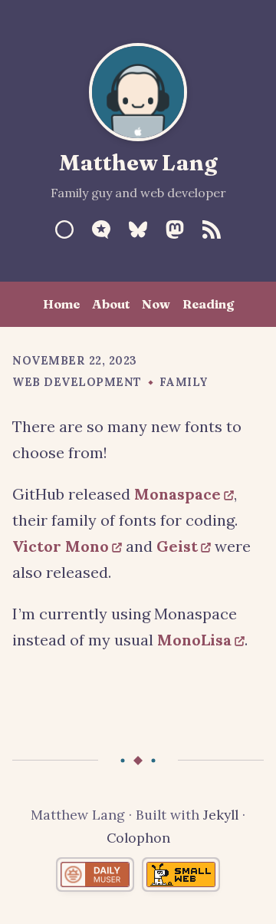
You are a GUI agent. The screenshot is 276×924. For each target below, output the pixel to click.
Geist (177, 546)
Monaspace (177, 493)
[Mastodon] (175, 229)
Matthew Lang (138, 162)
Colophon (138, 837)
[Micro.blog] (101, 229)
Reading (208, 304)
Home (61, 304)
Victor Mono (60, 546)
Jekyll (220, 814)
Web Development (77, 382)
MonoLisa (194, 639)
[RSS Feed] (211, 229)
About (111, 304)
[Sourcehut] (64, 229)
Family (184, 382)
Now (156, 304)
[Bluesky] (138, 229)
